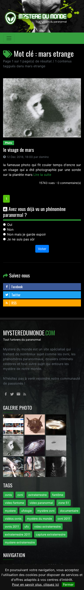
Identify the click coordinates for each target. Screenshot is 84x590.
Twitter (16, 294)
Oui (9, 225)
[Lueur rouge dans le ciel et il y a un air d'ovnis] (56, 424)
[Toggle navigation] (9, 38)
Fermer (68, 584)
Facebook (17, 286)
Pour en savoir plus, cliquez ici (35, 584)
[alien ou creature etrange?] (13, 466)
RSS (14, 303)
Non (10, 229)
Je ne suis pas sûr (21, 239)
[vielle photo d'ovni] (56, 445)
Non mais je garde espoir (26, 234)
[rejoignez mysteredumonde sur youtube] (13, 424)
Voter (42, 249)
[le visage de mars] (13, 445)
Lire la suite (42, 175)
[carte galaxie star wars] (35, 445)
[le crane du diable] (35, 424)
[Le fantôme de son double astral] (56, 466)
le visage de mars (18, 149)
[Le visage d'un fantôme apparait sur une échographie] (35, 466)
